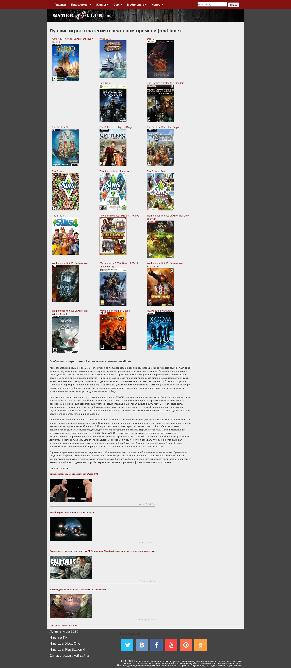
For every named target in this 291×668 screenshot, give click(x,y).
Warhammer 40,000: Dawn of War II (71, 263)
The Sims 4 (58, 215)
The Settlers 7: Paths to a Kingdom (165, 83)
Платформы (80, 4)
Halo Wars (105, 83)
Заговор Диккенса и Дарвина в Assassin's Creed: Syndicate (78, 589)
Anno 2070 (105, 38)
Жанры (101, 4)
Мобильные (136, 4)
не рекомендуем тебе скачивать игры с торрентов (163, 665)
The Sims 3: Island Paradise (115, 171)
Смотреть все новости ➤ (63, 625)
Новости (157, 4)
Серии (118, 4)
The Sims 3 (58, 171)
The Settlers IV (60, 127)
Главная (60, 4)
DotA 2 (150, 38)
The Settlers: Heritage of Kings (116, 127)
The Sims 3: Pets (156, 171)
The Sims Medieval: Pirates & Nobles (119, 215)
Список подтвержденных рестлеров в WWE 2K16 (74, 474)
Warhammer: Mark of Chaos (115, 310)
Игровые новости (59, 467)
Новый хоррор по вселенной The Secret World (72, 512)
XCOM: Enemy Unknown (160, 310)
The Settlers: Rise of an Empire (163, 127)
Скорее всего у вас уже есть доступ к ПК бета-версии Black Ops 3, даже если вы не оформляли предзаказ (102, 551)
